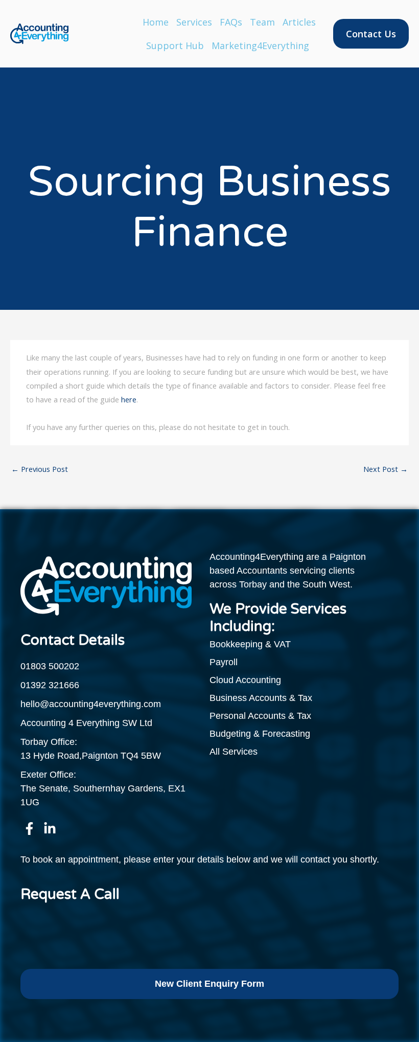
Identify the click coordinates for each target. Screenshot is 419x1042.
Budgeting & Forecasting (260, 734)
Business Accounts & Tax (261, 698)
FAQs (231, 22)
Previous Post (39, 469)
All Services (234, 751)
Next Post (385, 469)
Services (194, 22)
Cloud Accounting (245, 680)
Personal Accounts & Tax (260, 716)
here (128, 399)
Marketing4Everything (260, 45)
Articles (299, 22)
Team (262, 22)
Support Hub (175, 45)
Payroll (224, 662)
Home (156, 22)
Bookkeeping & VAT (250, 644)
